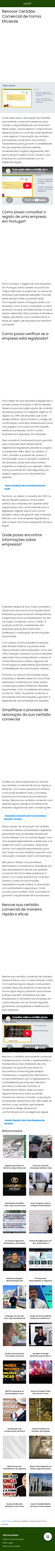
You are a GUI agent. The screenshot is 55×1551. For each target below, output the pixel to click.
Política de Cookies (11, 1546)
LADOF (27, 3)
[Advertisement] (27, 52)
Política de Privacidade (13, 1539)
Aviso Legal (8, 1543)
